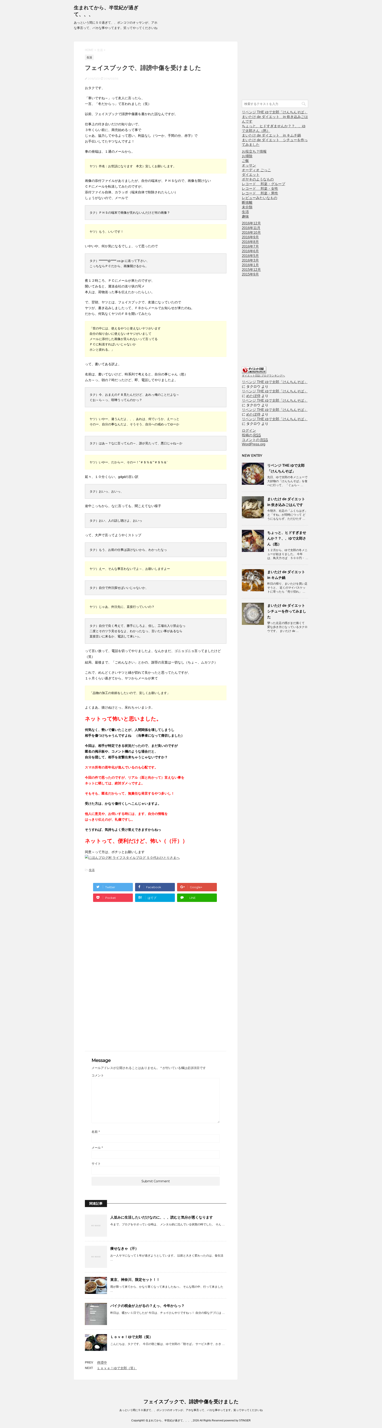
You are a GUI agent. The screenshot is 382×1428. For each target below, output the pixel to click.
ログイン (249, 430)
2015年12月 (251, 270)
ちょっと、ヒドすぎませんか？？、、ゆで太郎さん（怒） (286, 538)
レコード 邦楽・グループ (263, 184)
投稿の (251, 435)
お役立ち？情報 (254, 151)
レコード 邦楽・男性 (260, 193)
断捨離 (247, 202)
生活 (92, 870)
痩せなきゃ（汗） (124, 1248)
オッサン (249, 165)
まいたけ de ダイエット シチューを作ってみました (288, 611)
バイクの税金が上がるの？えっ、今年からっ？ (147, 1306)
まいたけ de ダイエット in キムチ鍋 (271, 135)
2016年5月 (250, 256)
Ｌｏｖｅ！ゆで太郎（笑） (131, 1337)
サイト (96, 1163)
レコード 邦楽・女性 (260, 188)
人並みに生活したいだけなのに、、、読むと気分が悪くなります (161, 1217)
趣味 (245, 216)
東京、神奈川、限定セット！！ (135, 1280)
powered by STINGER (237, 1420)
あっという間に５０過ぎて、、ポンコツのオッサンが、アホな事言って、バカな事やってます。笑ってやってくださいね (191, 1410)
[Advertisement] (155, 947)
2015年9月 (250, 274)
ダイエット (251, 175)
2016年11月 (251, 228)
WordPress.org (253, 444)
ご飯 (245, 161)
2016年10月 (251, 232)
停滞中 (102, 1362)
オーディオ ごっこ (256, 170)
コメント (98, 1075)
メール (97, 1147)
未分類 (247, 207)
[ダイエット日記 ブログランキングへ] (254, 371)
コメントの (255, 440)
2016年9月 (250, 237)
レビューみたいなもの (259, 198)
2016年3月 (250, 260)
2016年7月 (250, 246)
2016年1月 (250, 265)
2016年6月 (250, 251)
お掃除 (247, 156)
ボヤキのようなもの (258, 179)
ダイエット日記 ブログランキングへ (263, 375)
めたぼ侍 (253, 396)
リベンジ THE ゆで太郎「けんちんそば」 (275, 112)
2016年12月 (251, 223)
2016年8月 (250, 242)
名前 (96, 1131)
